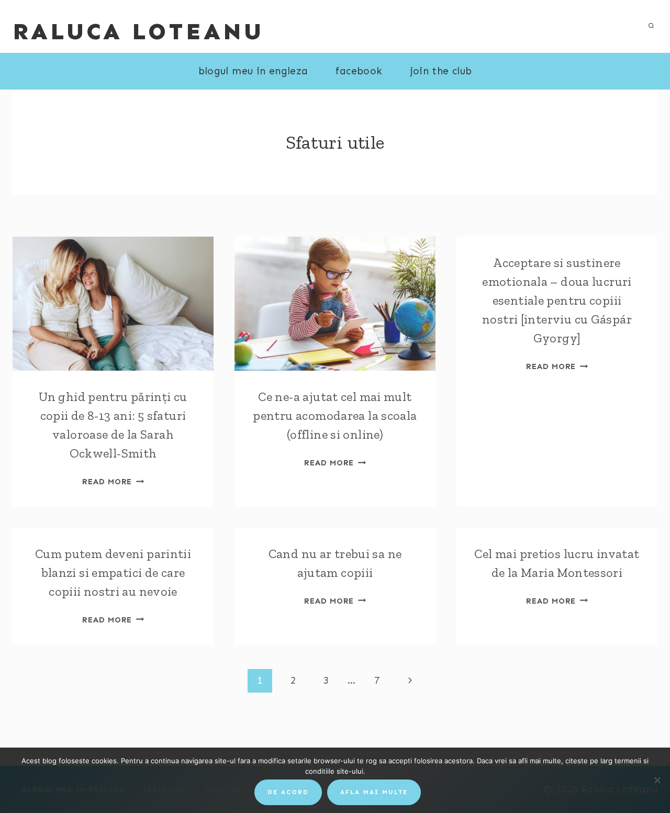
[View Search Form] (651, 26)
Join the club (441, 71)
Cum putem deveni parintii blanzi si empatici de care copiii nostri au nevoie (113, 572)
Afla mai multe (374, 792)
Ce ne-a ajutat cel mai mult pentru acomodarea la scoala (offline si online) (335, 415)
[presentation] (113, 304)
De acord (288, 792)
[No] (657, 780)
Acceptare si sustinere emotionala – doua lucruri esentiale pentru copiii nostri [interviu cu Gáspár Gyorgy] (557, 300)
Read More (113, 481)
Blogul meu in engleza (253, 71)
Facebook (359, 71)
